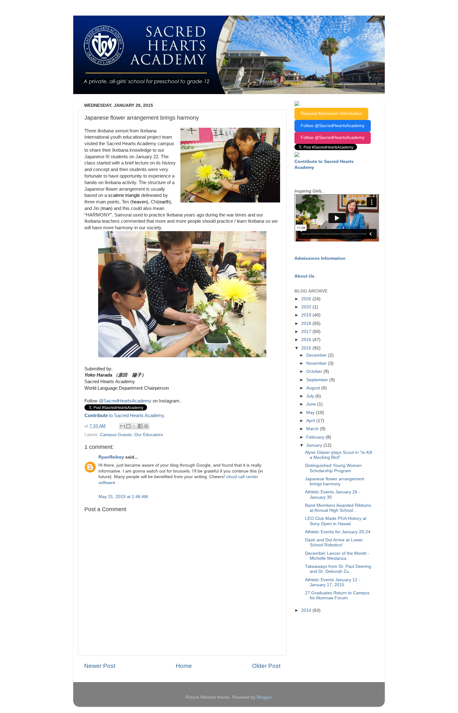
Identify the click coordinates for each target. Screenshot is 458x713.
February (316, 437)
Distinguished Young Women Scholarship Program (333, 468)
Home (184, 666)
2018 (306, 323)
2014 (306, 610)
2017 (306, 331)
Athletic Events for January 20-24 (337, 532)
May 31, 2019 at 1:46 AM (123, 496)
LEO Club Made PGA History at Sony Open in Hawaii (335, 521)
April (311, 420)
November (317, 363)
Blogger (264, 697)
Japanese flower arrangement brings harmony (334, 481)
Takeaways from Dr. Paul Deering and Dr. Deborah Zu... (338, 569)
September (317, 380)
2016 (306, 339)
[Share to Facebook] (140, 426)
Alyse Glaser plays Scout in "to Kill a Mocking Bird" (338, 455)
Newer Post (99, 666)
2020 (306, 307)
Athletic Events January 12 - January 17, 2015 (332, 582)
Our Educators (148, 434)
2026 (306, 299)
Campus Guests (116, 434)
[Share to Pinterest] (146, 426)
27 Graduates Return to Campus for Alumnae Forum (337, 595)
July (310, 396)
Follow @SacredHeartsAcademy (333, 125)
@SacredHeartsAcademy (125, 400)
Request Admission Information (331, 113)
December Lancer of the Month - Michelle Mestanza (337, 556)
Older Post (266, 666)
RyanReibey (111, 457)
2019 (306, 315)
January (314, 445)
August (313, 388)
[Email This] (122, 426)
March (313, 428)
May (311, 412)
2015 (306, 348)
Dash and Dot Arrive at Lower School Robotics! (334, 542)
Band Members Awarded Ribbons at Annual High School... (338, 508)
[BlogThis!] (128, 426)
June (311, 404)
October (314, 371)
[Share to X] (134, 426)
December (317, 355)
